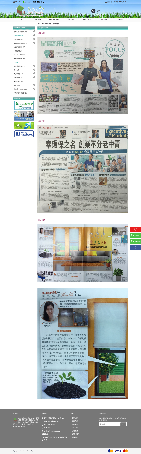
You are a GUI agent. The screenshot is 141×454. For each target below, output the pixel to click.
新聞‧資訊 (75, 434)
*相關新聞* (56, 23)
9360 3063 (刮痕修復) (51, 421)
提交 (123, 424)
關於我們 (75, 418)
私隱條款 (75, 431)
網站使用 (75, 427)
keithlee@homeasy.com (52, 431)
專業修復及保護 (46, 23)
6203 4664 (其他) (49, 424)
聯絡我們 (75, 437)
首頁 (39, 23)
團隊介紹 (75, 421)
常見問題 (75, 424)
